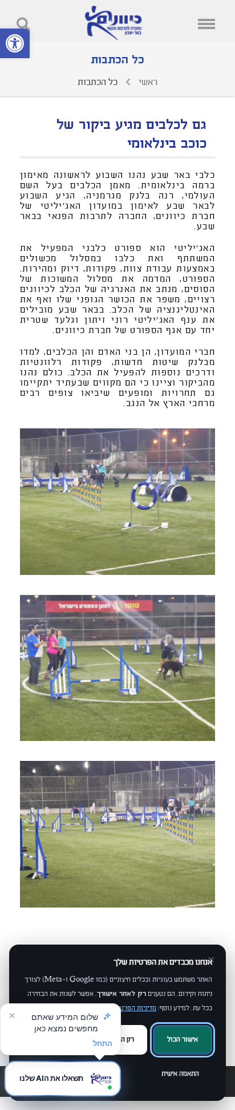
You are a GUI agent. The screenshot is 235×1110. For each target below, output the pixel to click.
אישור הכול (182, 1039)
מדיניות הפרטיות (134, 1008)
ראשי (146, 82)
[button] (15, 43)
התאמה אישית (180, 1074)
